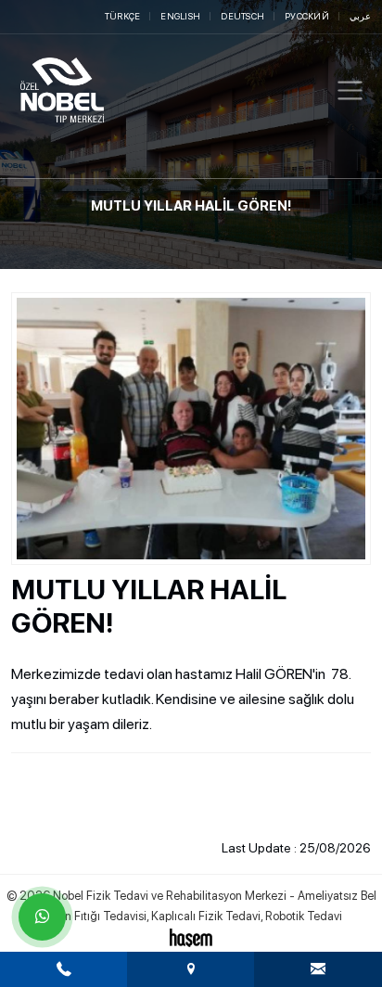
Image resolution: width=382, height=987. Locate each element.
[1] (350, 90)
